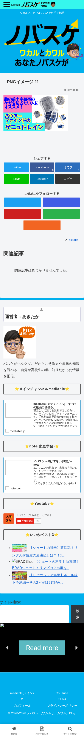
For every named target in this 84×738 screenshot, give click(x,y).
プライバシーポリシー (62, 705)
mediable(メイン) (22, 693)
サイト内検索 (10, 602)
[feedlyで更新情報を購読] (61, 214)
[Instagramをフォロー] (61, 202)
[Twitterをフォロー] (22, 202)
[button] (7, 647)
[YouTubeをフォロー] (22, 214)
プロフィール (22, 705)
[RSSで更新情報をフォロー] (42, 225)
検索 (77, 614)
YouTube (62, 693)
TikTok (62, 699)
